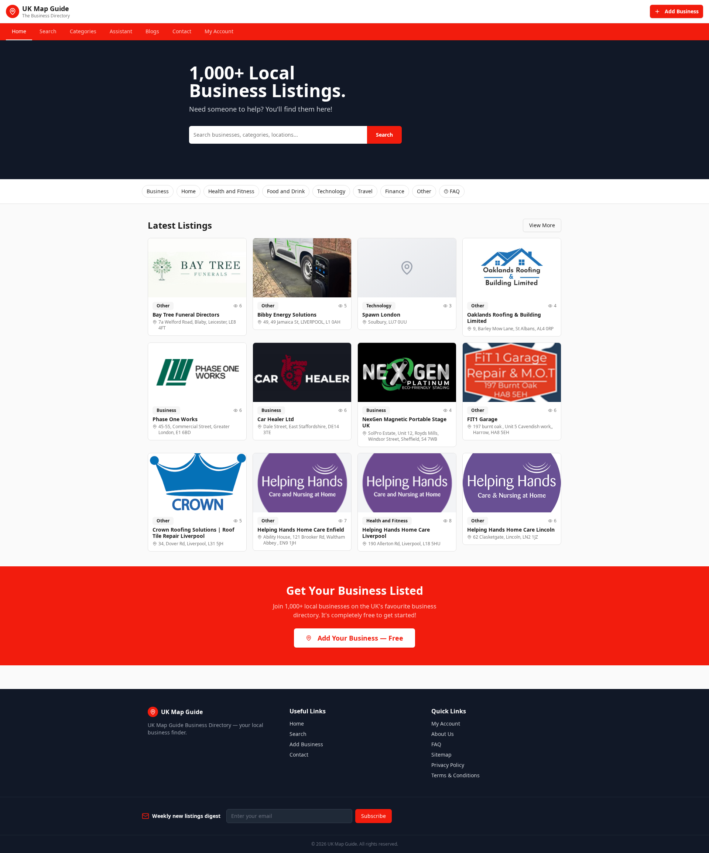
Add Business (306, 744)
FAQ (455, 191)
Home (19, 31)
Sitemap (441, 754)
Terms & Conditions (455, 775)
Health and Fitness (231, 191)
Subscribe (373, 815)
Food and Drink (286, 191)
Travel (365, 191)
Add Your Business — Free (360, 638)
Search (48, 31)
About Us (442, 733)
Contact (181, 31)
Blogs (152, 31)
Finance (394, 191)
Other (424, 191)
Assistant (121, 31)
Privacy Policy (447, 764)
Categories (83, 31)
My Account (219, 31)
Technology (331, 191)
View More (542, 225)
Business (158, 191)
